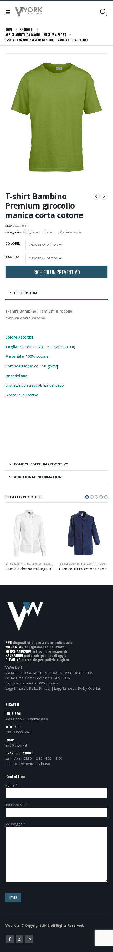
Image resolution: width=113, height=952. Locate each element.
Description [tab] (25, 292)
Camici (49, 564)
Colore (12, 243)
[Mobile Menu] (9, 12)
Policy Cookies (89, 688)
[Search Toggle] (104, 12)
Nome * (11, 785)
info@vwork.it (16, 745)
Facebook (10, 939)
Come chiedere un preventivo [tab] (41, 464)
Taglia (11, 257)
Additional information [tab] (37, 477)
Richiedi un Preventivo (56, 272)
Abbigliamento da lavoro (40, 232)
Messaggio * (15, 824)
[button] (87, 497)
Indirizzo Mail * (17, 804)
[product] (29, 533)
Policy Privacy (40, 688)
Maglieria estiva (70, 232)
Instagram (19, 939)
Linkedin (29, 939)
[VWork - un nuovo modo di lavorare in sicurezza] (28, 12)
